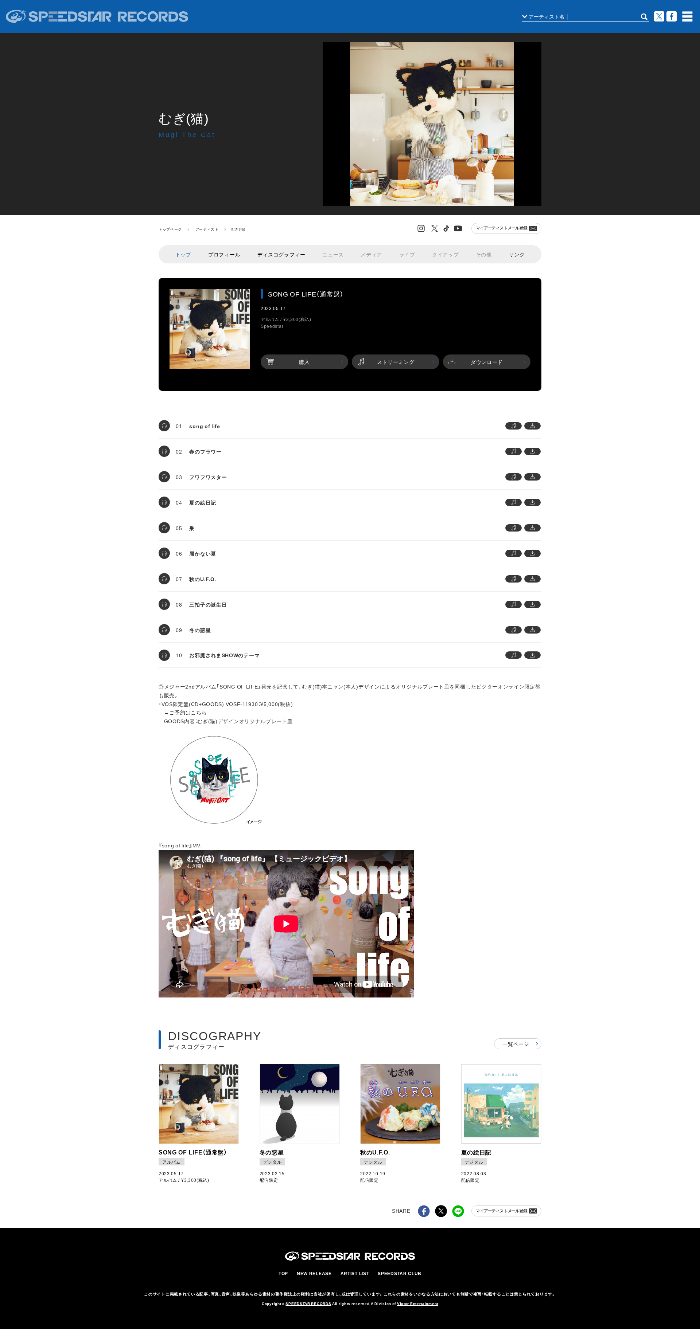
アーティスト (207, 229)
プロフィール (224, 254)
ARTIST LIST (355, 1273)
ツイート (659, 16)
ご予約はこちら (188, 712)
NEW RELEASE (314, 1273)
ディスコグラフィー (281, 254)
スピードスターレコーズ (97, 16)
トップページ (170, 229)
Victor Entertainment (417, 1303)
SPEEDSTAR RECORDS (308, 1303)
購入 (304, 361)
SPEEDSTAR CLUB (399, 1273)
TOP (283, 1273)
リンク (517, 254)
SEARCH (644, 16)
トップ (183, 254)
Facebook (671, 16)
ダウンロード (487, 361)
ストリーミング (396, 361)
